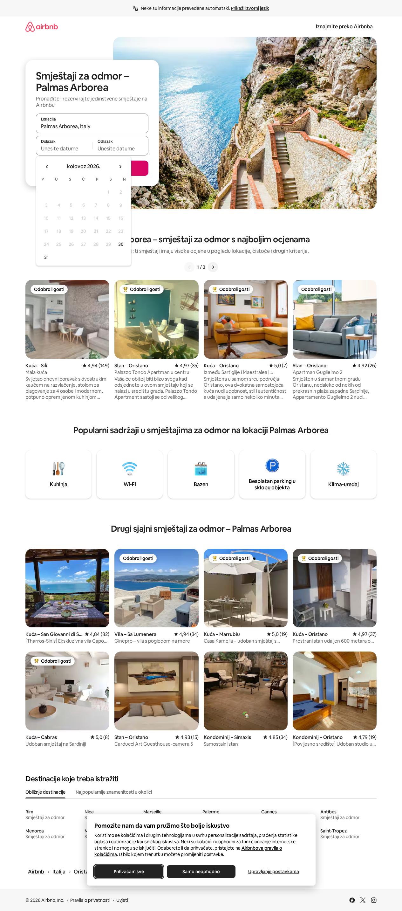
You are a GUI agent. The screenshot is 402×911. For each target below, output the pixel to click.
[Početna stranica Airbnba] (41, 27)
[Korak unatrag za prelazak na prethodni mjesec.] (47, 167)
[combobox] (92, 126)
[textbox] (64, 148)
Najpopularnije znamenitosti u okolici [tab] (114, 792)
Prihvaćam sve (128, 871)
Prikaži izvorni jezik (250, 8)
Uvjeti (122, 900)
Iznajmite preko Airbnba (344, 26)
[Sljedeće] (213, 267)
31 (46, 257)
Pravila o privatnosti (90, 900)
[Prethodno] (189, 267)
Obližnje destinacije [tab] (45, 792)
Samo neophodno (201, 871)
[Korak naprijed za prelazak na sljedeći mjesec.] (120, 167)
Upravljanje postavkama (273, 871)
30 (121, 244)
